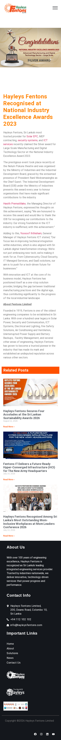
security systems (28, 140)
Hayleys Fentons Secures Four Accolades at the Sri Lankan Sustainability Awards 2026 (23, 414)
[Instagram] (41, 734)
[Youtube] (53, 734)
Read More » (8, 427)
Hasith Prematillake (14, 203)
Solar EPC (32, 136)
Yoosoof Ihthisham (31, 233)
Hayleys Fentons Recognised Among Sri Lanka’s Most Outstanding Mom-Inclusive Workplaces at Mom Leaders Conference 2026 (30, 522)
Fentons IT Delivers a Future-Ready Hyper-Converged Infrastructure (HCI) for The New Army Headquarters (29, 467)
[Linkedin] (47, 734)
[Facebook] (35, 734)
